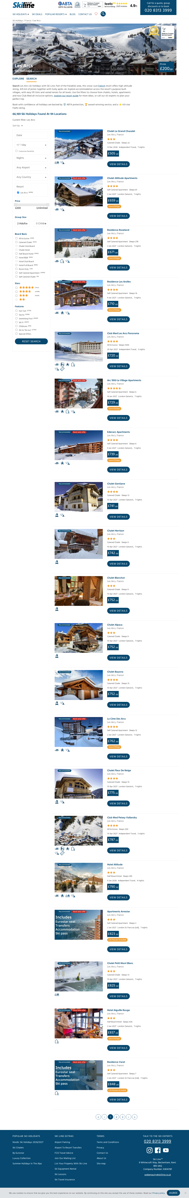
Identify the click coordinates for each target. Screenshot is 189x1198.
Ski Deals (37, 14)
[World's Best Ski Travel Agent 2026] (78, 7)
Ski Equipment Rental (65, 1168)
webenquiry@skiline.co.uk (157, 1174)
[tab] (18, 78)
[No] (185, 1192)
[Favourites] (96, 15)
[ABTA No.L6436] (66, 7)
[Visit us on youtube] (166, 1150)
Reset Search (31, 341)
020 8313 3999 (158, 10)
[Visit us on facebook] (158, 1150)
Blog (72, 14)
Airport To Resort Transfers (68, 1147)
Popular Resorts (55, 14)
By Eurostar (18, 1153)
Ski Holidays (20, 14)
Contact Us (85, 14)
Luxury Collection (22, 1158)
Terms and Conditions (108, 1142)
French (101, 85)
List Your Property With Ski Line (71, 1163)
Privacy (100, 1147)
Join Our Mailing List (65, 1158)
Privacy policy (158, 1193)
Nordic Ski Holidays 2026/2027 (28, 1142)
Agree (173, 1193)
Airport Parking (62, 1142)
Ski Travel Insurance (65, 1179)
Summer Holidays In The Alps (27, 1163)
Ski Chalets (18, 1147)
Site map (101, 1163)
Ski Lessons (60, 1174)
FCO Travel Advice (64, 1153)
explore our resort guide (66, 95)
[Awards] (93, 7)
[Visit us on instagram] (150, 1150)
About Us (101, 1158)
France (28, 20)
